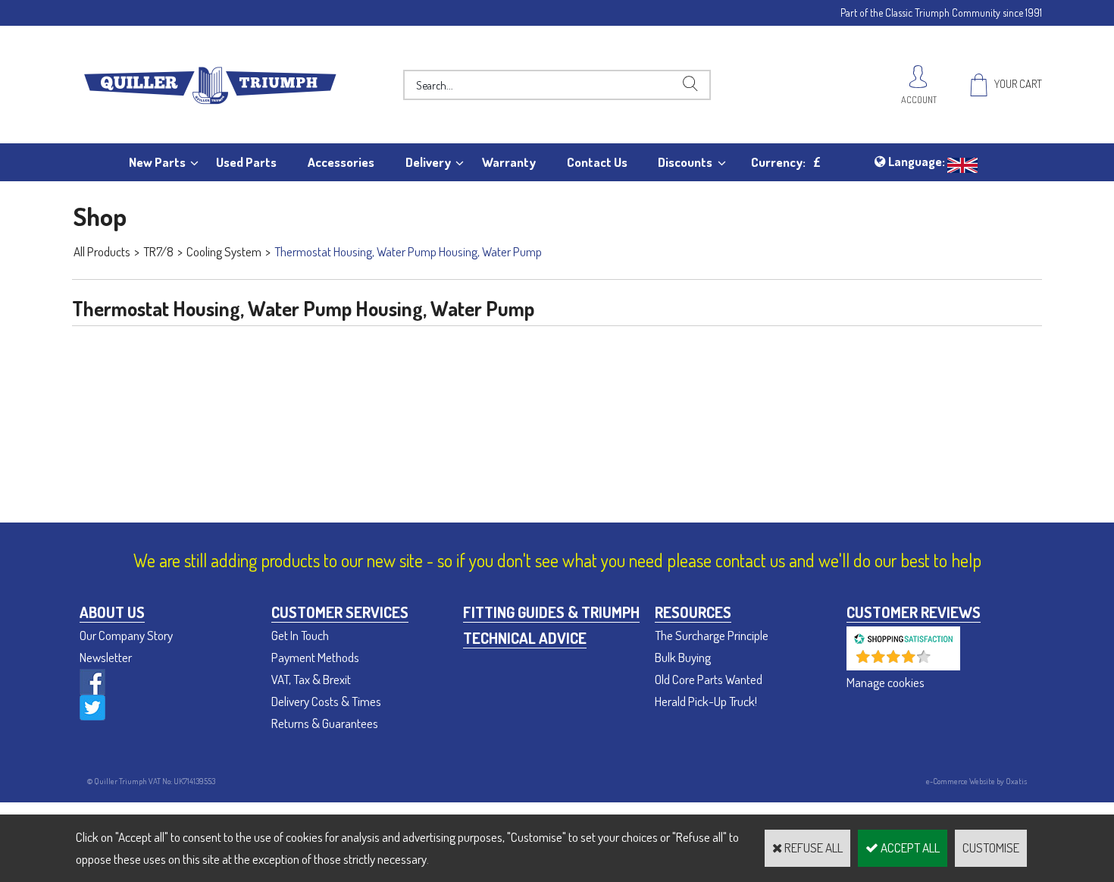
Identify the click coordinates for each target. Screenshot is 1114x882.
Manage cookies (885, 682)
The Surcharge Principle (711, 635)
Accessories (341, 162)
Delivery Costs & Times (326, 701)
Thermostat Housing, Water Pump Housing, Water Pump (408, 251)
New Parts (157, 162)
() (943, 662)
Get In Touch (300, 635)
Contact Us (597, 162)
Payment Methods (315, 657)
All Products (102, 251)
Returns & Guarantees (324, 723)
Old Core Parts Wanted (708, 679)
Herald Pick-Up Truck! (706, 701)
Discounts (685, 162)
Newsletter (106, 657)
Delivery (428, 162)
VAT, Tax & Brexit (311, 679)
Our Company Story (126, 635)
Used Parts (246, 162)
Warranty (509, 162)
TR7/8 (158, 251)
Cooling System (223, 251)
